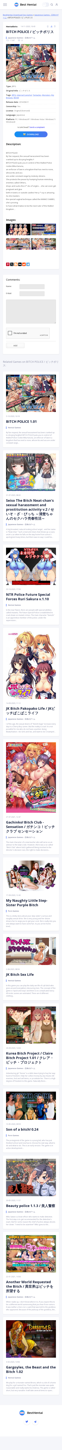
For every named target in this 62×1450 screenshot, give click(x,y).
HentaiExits (11, 26)
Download (33, 134)
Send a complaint (37, 127)
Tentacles (37, 95)
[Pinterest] (8, 264)
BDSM (16, 97)
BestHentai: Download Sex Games (18, 15)
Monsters (46, 95)
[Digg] (20, 264)
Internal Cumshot (24, 95)
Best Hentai (28, 4)
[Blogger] (16, 264)
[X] (12, 264)
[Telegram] (28, 264)
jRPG (14, 95)
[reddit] (24, 264)
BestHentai (35, 1413)
